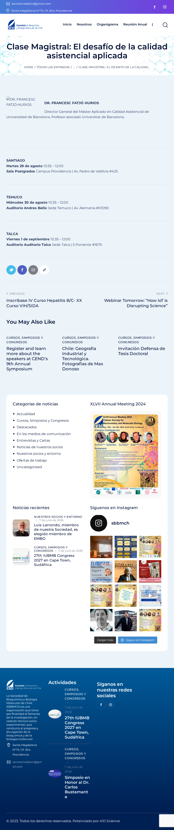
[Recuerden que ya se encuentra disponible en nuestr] (150, 596)
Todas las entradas (53, 67)
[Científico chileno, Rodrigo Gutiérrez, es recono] (126, 620)
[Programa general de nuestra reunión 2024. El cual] (126, 547)
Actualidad (26, 414)
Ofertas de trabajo (32, 460)
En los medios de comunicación (44, 434)
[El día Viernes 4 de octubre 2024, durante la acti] (101, 571)
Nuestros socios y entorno (39, 454)
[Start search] (165, 25)
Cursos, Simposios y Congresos (24, 340)
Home (28, 67)
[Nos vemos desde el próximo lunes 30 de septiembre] (150, 547)
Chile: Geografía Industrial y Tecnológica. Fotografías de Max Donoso (82, 358)
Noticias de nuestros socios (40, 447)
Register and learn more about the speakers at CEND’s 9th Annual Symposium (27, 358)
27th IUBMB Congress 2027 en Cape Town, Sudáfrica (54, 560)
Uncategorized (29, 467)
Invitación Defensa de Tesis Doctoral (141, 351)
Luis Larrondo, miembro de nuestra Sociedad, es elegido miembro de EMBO (56, 532)
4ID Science (110, 821)
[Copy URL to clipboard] (44, 270)
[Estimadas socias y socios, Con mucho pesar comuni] (126, 571)
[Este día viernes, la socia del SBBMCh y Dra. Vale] (150, 571)
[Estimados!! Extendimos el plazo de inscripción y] (126, 596)
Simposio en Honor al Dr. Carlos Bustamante (77, 787)
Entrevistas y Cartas (33, 440)
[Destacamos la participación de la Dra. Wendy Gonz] (101, 547)
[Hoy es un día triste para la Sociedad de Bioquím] (101, 620)
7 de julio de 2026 (51, 520)
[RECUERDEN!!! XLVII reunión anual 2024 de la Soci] (101, 596)
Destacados (27, 427)
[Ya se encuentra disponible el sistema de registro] (150, 620)
